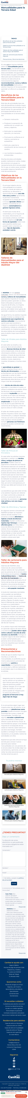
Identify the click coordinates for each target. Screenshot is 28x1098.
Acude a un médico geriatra (14, 1008)
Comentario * (6, 850)
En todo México (14, 1034)
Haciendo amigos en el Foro (14, 984)
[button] (25, 1)
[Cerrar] (26, 1092)
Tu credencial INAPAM (14, 972)
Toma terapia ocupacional (14, 1010)
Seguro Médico (14, 965)
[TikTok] (14, 1058)
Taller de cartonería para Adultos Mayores (13, 55)
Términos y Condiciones (19, 1088)
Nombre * (5, 868)
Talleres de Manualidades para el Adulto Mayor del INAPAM (13, 50)
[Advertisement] (14, 23)
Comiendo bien (14, 993)
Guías (5, 5)
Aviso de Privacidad (6, 1088)
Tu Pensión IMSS (14, 976)
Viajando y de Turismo (14, 987)
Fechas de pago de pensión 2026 (14, 967)
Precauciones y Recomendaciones (13, 59)
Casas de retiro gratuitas (14, 1032)
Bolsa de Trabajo (14, 974)
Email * (4, 872)
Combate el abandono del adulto (14, 1013)
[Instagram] (14, 1063)
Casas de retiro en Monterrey (14, 1023)
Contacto (8, 1090)
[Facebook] (14, 1060)
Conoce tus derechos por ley (14, 1006)
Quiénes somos (17, 1090)
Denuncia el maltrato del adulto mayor (14, 1015)
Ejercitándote (14, 991)
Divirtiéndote (14, 996)
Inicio (2, 5)
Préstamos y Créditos (14, 969)
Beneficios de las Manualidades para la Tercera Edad (12, 41)
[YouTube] (14, 1066)
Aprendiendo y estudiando (14, 989)
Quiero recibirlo (21, 1096)
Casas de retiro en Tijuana (14, 1030)
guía (8, 64)
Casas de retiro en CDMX (14, 1025)
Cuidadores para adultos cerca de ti (14, 1004)
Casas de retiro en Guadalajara (14, 1028)
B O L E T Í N (15, 1069)
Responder (22, 907)
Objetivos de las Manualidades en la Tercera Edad (14, 46)
